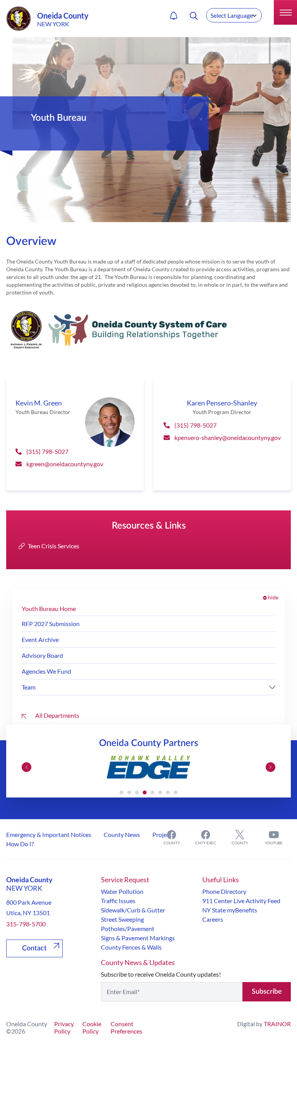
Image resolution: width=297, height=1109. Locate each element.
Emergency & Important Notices (48, 834)
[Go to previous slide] (26, 767)
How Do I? (20, 843)
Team (29, 687)
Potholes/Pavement (127, 928)
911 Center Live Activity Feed (241, 900)
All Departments (56, 715)
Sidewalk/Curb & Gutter (133, 910)
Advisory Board (42, 655)
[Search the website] (193, 16)
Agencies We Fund (46, 671)
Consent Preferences (126, 1027)
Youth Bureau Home (49, 608)
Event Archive (40, 639)
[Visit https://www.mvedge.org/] (148, 767)
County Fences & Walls (131, 947)
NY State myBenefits (229, 910)
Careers (212, 919)
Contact (34, 948)
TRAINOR (277, 1023)
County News (122, 834)
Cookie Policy (91, 1027)
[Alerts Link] (174, 16)
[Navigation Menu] (285, 12)
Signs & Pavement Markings (138, 937)
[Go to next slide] (270, 767)
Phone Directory (224, 891)
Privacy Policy (64, 1027)
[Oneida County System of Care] (148, 330)
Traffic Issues (118, 900)
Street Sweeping (122, 919)
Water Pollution (122, 891)
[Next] (272, 687)
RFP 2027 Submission (51, 623)
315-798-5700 (26, 924)
